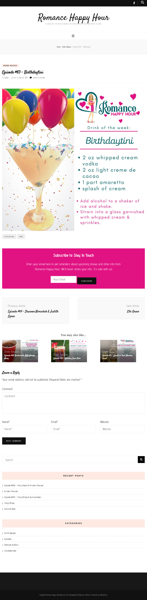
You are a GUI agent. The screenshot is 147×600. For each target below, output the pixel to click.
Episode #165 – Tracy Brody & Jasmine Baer (22, 497)
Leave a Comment (39, 77)
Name (6, 422)
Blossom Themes (84, 595)
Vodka (21, 236)
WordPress (104, 595)
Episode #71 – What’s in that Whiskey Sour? (117, 357)
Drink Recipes (10, 65)
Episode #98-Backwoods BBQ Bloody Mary (19, 357)
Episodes (7, 539)
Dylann (6, 77)
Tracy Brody (9, 503)
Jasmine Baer (10, 509)
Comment (7, 389)
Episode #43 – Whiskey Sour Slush (67, 358)
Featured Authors (11, 544)
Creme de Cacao (9, 236)
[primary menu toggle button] (73, 35)
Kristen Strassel (11, 491)
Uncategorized (10, 550)
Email (54, 422)
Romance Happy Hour (73, 18)
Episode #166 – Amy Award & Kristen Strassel (23, 485)
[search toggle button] (142, 2)
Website (104, 422)
